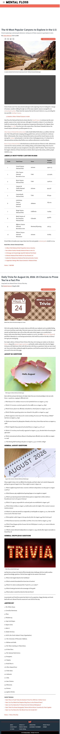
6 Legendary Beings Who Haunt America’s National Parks (21, 260)
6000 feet (13, 126)
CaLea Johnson (7, 35)
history (6, 344)
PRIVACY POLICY (46, 725)
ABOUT (11, 725)
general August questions (21, 344)
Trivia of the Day (13, 715)
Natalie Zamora (7, 286)
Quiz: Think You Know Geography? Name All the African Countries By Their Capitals (28, 707)
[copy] (13, 39)
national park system (10, 111)
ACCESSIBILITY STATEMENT (35, 727)
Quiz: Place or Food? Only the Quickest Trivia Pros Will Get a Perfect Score (25, 700)
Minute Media (27, 732)
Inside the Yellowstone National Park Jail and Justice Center (21, 258)
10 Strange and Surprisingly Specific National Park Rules (20, 253)
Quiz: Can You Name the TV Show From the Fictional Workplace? (23, 705)
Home (6, 265)
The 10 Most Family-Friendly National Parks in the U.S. (20, 250)
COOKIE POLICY (13, 727)
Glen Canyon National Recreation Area (14, 132)
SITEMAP (45, 727)
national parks (42, 241)
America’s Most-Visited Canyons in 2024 (18, 116)
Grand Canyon (36, 120)
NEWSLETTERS (32, 725)
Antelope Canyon (16, 113)
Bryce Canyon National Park (12, 144)
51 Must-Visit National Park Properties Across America (20, 248)
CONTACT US (21, 725)
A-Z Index (12, 729)
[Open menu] (4, 2)
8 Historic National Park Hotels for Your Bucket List (19, 255)
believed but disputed (48, 334)
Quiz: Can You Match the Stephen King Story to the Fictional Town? (24, 702)
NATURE (11, 265)
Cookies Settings (22, 729)
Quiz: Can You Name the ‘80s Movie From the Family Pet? (21, 710)
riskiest (12, 138)
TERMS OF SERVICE (23, 727)
